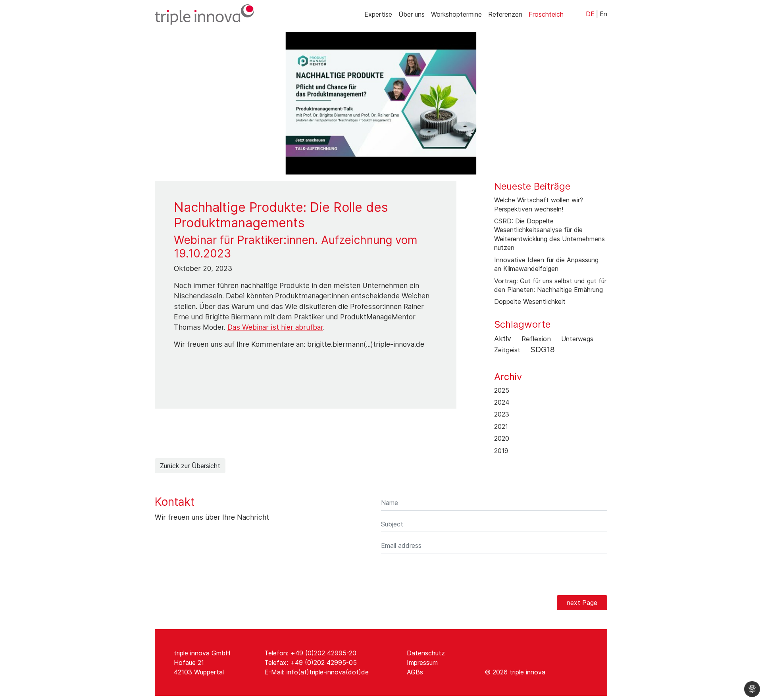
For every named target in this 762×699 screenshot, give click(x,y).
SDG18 (543, 349)
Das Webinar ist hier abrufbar (275, 327)
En (603, 14)
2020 (501, 438)
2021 (501, 426)
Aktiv (502, 338)
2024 (501, 402)
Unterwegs (577, 339)
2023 (501, 414)
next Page (582, 603)
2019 (501, 451)
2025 (501, 390)
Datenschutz (426, 653)
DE (590, 14)
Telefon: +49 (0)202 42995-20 (310, 653)
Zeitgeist (507, 350)
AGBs (415, 672)
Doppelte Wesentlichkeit (530, 301)
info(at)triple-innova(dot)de (328, 672)
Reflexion (536, 339)
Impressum (422, 662)
